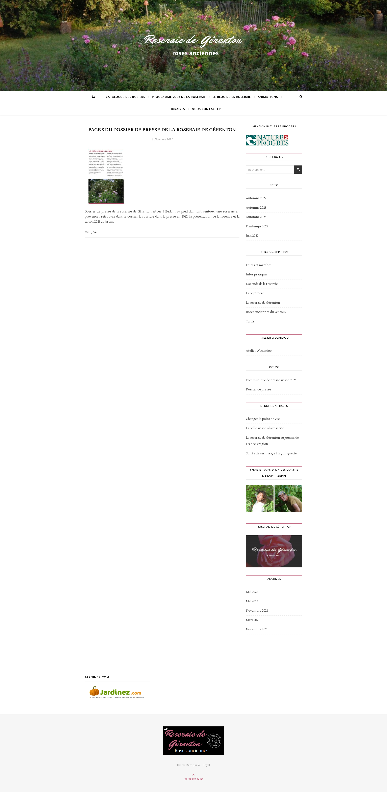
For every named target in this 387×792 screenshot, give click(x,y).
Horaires (177, 109)
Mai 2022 (252, 601)
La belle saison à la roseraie (265, 428)
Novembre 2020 (257, 629)
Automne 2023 (256, 208)
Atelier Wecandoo (259, 351)
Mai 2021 (252, 592)
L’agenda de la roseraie (262, 284)
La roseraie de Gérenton (263, 303)
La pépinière (255, 293)
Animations (268, 97)
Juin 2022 (252, 236)
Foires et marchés (259, 265)
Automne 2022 (256, 198)
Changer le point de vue (263, 419)
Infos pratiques (257, 274)
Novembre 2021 (257, 611)
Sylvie (93, 232)
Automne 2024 (256, 217)
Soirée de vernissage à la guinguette (271, 453)
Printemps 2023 (257, 226)
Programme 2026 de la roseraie (179, 97)
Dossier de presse (258, 389)
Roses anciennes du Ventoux (266, 312)
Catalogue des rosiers (125, 97)
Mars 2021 (253, 620)
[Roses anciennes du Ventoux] (193, 44)
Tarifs (250, 321)
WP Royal (204, 765)
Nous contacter (206, 109)
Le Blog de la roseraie (232, 97)
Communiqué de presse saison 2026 (271, 380)
